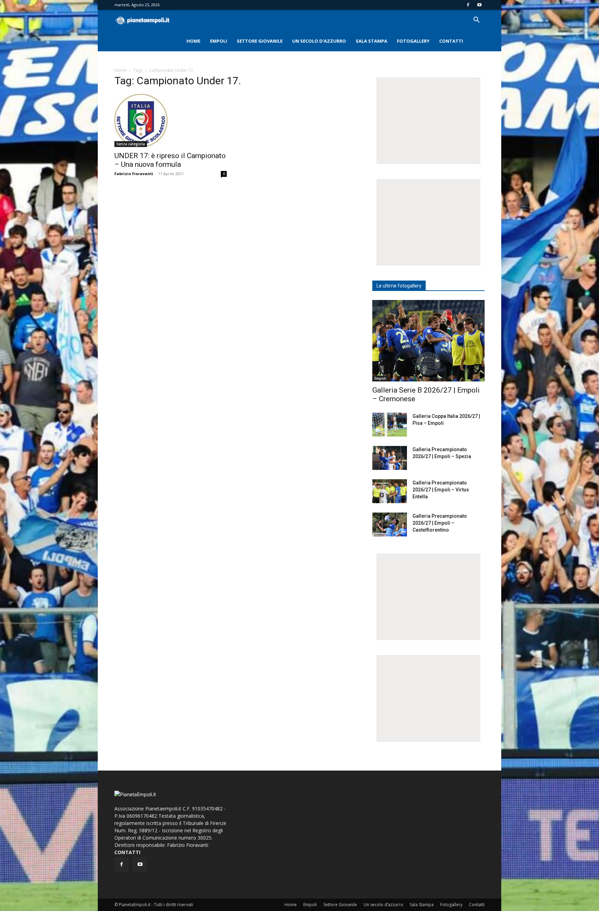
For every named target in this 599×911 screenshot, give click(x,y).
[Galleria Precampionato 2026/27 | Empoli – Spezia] (389, 458)
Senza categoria (130, 143)
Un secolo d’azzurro (319, 41)
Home (193, 41)
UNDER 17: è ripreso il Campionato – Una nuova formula (170, 160)
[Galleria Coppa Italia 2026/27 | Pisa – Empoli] (389, 425)
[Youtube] (479, 5)
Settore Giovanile (260, 41)
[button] (476, 20)
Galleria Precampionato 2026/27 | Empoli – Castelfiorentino (440, 523)
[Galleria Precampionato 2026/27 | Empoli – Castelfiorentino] (389, 524)
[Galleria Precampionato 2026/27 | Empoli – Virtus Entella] (389, 491)
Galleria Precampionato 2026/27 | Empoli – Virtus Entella (441, 489)
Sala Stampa (371, 41)
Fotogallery (413, 41)
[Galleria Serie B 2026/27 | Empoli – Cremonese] (428, 340)
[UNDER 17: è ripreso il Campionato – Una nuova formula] (170, 120)
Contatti (451, 41)
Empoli (218, 41)
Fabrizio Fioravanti (133, 173)
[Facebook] (468, 5)
